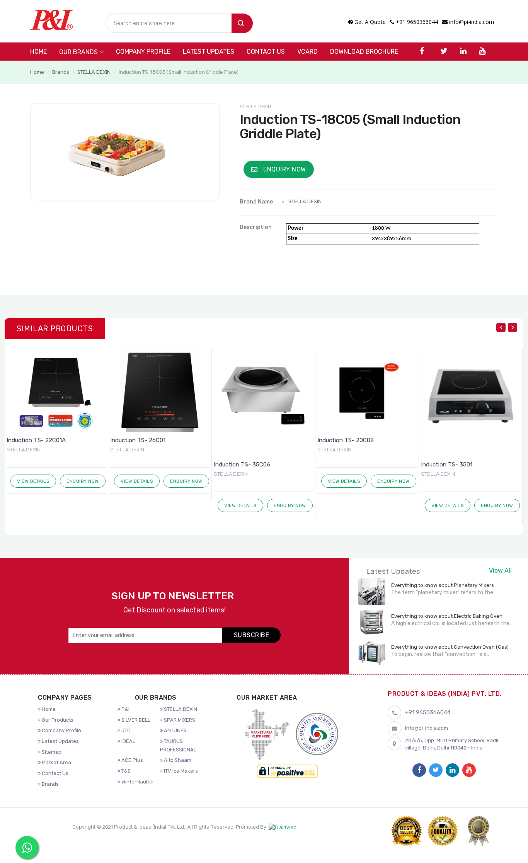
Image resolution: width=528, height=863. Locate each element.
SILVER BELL (135, 720)
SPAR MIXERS (179, 720)
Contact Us (266, 51)
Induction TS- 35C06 (142, 464)
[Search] (242, 23)
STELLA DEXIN (94, 72)
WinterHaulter (137, 782)
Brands (60, 72)
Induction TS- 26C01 (37, 440)
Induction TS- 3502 (450, 464)
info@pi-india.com (471, 21)
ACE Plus (131, 760)
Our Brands (78, 52)
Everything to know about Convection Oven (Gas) (450, 647)
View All (500, 570)
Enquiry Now (284, 169)
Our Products (57, 720)
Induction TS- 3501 (346, 464)
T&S (125, 771)
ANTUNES (175, 730)
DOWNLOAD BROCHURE (364, 51)
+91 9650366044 (416, 21)
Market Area (56, 762)
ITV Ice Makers (180, 771)
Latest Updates (208, 51)
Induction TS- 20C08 (245, 440)
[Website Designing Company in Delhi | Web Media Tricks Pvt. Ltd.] (282, 827)
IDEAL (127, 741)
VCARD (307, 51)
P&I (124, 709)
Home (38, 51)
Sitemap (51, 752)
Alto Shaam (177, 760)
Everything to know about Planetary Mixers (442, 585)
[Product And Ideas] (51, 19)
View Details (36, 481)
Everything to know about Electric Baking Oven (446, 616)
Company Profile (143, 51)
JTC (125, 730)
